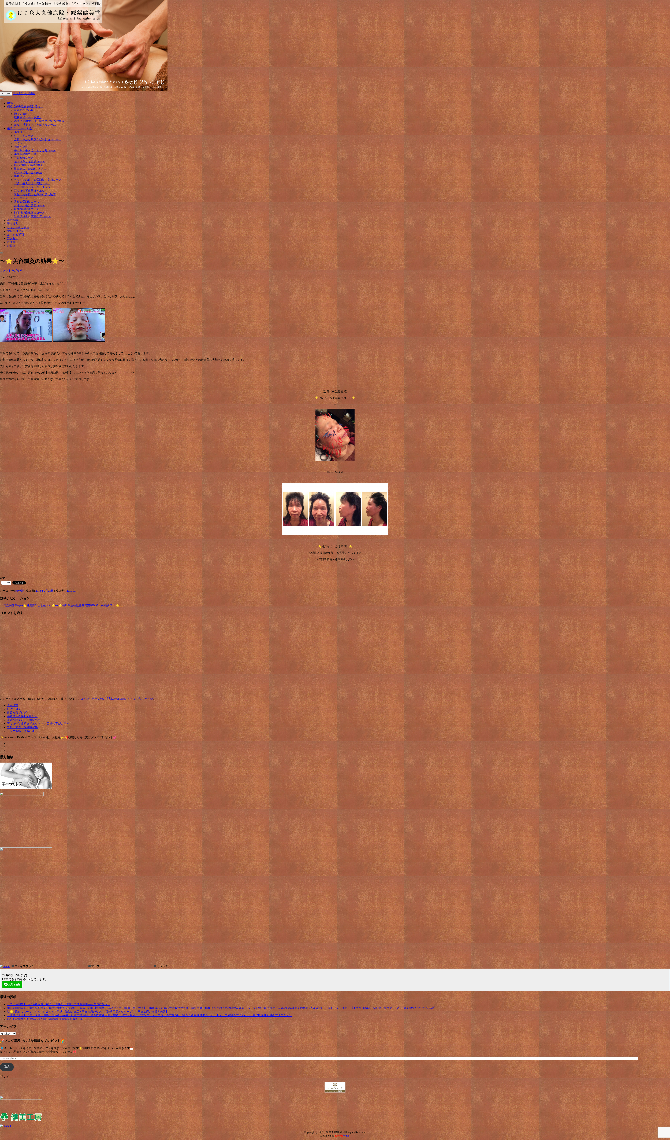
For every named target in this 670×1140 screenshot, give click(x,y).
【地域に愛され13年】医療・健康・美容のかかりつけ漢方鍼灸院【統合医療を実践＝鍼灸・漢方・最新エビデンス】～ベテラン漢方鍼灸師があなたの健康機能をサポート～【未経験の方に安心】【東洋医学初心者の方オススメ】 (149, 1015)
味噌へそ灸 (21, 146)
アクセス (12, 238)
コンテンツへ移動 (24, 93)
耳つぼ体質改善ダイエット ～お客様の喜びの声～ (38, 723)
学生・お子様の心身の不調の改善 (35, 194)
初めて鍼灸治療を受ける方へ (25, 106)
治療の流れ (21, 113)
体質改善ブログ (17, 712)
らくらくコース (24, 135)
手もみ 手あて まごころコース (35, 150)
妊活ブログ (14, 708)
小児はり (19, 132)
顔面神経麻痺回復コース (29, 212)
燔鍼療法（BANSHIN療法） (31, 168)
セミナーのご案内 (18, 227)
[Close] (1, 252)
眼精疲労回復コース (26, 201)
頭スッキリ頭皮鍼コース (29, 161)
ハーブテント (22, 198)
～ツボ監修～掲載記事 (21, 730)
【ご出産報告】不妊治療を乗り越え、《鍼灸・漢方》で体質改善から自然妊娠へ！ (58, 1004)
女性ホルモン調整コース (29, 205)
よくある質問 (15, 234)
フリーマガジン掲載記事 (22, 727)
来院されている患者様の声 (23, 719)
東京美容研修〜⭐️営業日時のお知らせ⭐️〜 (29, 605)
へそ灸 (18, 143)
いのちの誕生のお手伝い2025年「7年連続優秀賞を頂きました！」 (48, 1018)
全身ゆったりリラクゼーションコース (37, 139)
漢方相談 (12, 220)
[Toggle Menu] (1, 98)
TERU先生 (71, 590)
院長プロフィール (18, 231)
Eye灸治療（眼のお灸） (28, 165)
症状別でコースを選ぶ (28, 117)
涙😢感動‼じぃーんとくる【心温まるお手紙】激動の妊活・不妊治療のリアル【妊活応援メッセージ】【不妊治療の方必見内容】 (87, 1011)
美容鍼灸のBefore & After (22, 716)
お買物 (11, 245)
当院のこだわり (24, 110)
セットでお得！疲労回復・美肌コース (37, 179)
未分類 (19, 590)
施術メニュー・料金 (19, 128)
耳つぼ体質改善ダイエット (30, 190)
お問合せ (12, 242)
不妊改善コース (24, 157)
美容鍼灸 (19, 176)
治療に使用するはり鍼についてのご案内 (39, 121)
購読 (7, 1066)
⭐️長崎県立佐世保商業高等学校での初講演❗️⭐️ (91, 605)
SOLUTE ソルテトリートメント (34, 187)
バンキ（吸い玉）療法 (28, 172)
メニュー (5, 93)
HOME (11, 103)
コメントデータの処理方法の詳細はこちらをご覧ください (116, 698)
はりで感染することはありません (35, 124)
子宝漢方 (12, 223)
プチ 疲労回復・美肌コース (32, 183)
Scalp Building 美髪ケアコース (32, 216)
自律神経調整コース (26, 209)
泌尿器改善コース (25, 154)
